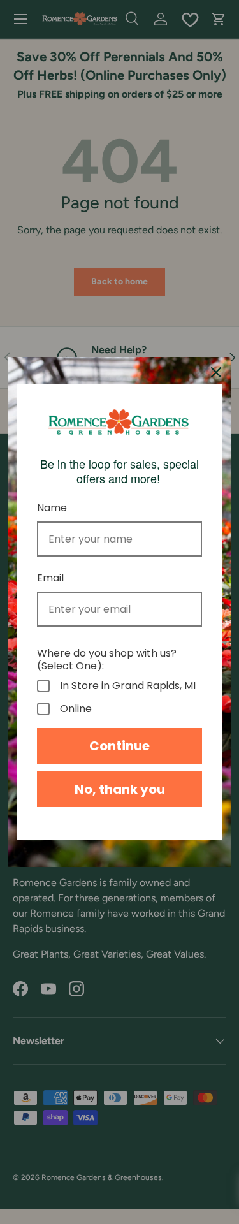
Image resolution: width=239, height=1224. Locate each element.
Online (76, 709)
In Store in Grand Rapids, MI (128, 686)
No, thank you (120, 789)
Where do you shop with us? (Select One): (107, 659)
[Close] (216, 372)
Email (50, 578)
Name (52, 507)
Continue (119, 746)
